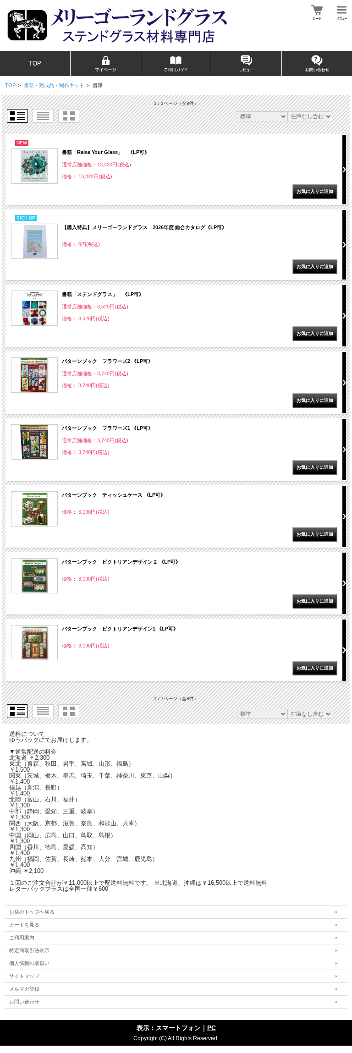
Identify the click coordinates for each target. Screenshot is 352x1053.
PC (211, 1027)
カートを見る (24, 924)
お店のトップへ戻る (32, 912)
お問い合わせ (24, 1001)
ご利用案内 (21, 937)
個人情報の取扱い (29, 963)
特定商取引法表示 (29, 950)
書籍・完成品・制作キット (54, 85)
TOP (35, 63)
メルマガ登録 (24, 989)
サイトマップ (24, 976)
